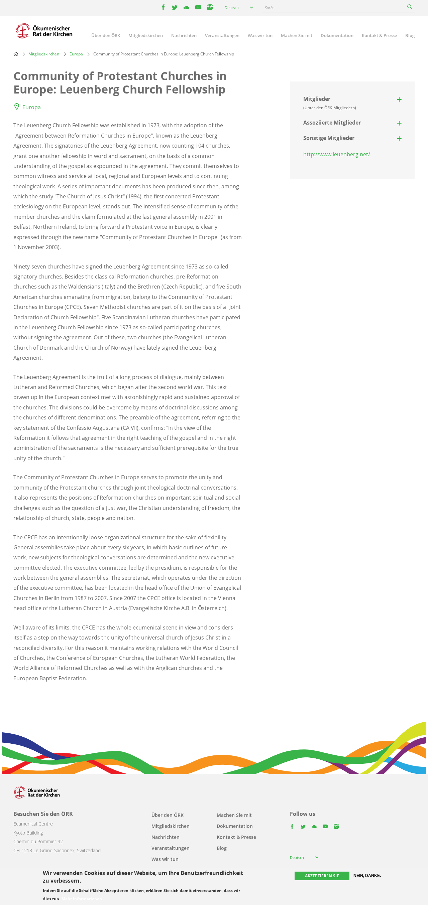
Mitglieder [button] (329, 103)
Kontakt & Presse (379, 35)
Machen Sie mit (296, 35)
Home (15, 53)
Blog (410, 35)
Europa (76, 54)
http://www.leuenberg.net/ (336, 154)
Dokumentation (337, 35)
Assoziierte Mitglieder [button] (332, 122)
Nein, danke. (367, 875)
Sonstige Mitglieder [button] (328, 138)
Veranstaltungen (222, 35)
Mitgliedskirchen (145, 35)
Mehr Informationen (82, 899)
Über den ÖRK (105, 35)
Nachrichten (184, 35)
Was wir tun (260, 35)
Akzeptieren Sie (322, 876)
